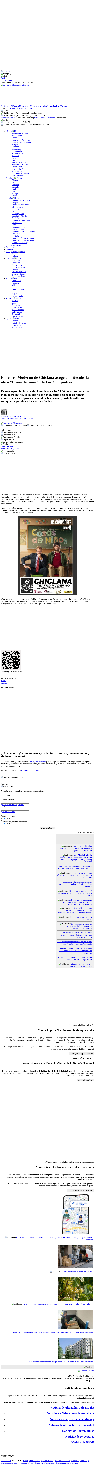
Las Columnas (17, 325)
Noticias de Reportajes (79, 1436)
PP (13, 292)
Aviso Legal (84, 1461)
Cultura (15, 256)
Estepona (15, 144)
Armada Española (19, 272)
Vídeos (42, 118)
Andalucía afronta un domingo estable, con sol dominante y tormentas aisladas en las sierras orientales (77, 902)
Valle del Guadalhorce (20, 173)
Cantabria (15, 211)
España (9, 198)
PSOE (14, 294)
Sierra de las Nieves (19, 169)
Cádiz (14, 182)
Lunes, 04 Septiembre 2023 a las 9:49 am (17, 418)
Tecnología (16, 314)
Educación (16, 305)
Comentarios (18, 423)
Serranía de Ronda (19, 167)
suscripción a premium (30, 770)
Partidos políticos (18, 296)
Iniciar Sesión (6, 80)
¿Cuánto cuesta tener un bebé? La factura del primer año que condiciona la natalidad (75, 893)
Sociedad (10, 298)
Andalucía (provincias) (21, 200)
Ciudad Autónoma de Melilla (23, 240)
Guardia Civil (17, 269)
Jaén (13, 191)
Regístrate (5, 78)
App (13, 108)
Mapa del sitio (34, 1461)
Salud (14, 303)
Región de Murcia (19, 229)
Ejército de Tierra (18, 276)
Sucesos (15, 301)
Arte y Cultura (12, 252)
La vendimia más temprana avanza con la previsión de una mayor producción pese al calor (77, 926)
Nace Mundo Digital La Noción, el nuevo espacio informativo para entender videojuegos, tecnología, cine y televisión (75, 858)
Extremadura (17, 223)
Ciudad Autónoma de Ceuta (23, 238)
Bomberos (16, 263)
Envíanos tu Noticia (62, 1461)
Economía (10, 247)
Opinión (9, 318)
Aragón (15, 202)
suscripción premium (38, 762)
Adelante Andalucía (19, 289)
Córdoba (15, 185)
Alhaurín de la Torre (20, 133)
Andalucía (10, 178)
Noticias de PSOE (82, 1442)
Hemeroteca (61, 118)
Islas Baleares (17, 207)
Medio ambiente (18, 310)
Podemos (15, 283)
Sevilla (14, 196)
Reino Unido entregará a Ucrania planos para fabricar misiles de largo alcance (74, 958)
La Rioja (15, 236)
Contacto (75, 1461)
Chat (4, 108)
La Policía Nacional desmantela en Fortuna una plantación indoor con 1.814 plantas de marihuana (75, 950)
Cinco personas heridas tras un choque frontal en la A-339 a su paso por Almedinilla (74, 943)
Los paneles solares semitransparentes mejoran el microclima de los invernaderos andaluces (75, 884)
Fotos (36, 118)
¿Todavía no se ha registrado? (12, 805)
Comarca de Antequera (21, 140)
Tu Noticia (51, 118)
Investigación (17, 307)
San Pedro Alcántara (25, 118)
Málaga (9, 131)
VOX (14, 285)
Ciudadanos (16, 281)
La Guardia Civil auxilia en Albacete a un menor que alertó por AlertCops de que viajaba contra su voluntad (75, 910)
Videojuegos (17, 312)
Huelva (15, 189)
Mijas (14, 158)
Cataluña (15, 218)
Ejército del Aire (18, 274)
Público (4, 683)
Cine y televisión (18, 316)
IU (13, 287)
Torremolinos (17, 171)
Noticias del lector (19, 323)
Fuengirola (16, 147)
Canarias (15, 209)
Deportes (9, 249)
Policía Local (17, 265)
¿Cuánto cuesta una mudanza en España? (77, 1272)
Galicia (14, 225)
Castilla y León (18, 214)
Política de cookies (35, 1463)
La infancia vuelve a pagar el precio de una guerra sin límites (80, 965)
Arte (13, 254)
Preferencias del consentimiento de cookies (61, 1463)
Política (9, 278)
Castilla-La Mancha (19, 216)
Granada (15, 187)
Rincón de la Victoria (20, 162)
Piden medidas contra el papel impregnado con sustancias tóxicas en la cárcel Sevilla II (75, 867)
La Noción (5, 106)
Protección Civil (18, 260)
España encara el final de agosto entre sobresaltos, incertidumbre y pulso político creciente (76, 848)
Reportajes (16, 321)
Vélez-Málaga (17, 176)
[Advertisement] (47, 18)
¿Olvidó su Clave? (8, 812)
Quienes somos (47, 1461)
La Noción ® (6, 1461)
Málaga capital (17, 153)
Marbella (15, 156)
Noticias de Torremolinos (78, 1430)
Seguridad (10, 258)
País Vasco (16, 234)
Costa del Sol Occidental (21, 142)
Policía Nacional (18, 267)
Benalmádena (17, 136)
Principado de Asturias (20, 205)
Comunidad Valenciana (21, 220)
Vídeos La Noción (8, 118)
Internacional (16, 245)
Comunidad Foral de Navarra (23, 231)
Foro (9, 108)
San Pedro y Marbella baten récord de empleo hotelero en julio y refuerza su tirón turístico (74, 875)
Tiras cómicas (17, 327)
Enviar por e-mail (8, 446)
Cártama (15, 138)
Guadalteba (16, 149)
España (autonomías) (20, 243)
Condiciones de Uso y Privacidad (14, 1463)
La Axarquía (17, 151)
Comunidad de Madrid (21, 227)
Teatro (3, 681)
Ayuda (25, 1461)
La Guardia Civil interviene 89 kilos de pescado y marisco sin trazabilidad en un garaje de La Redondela (76, 935)
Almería (15, 180)
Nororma (15, 160)
